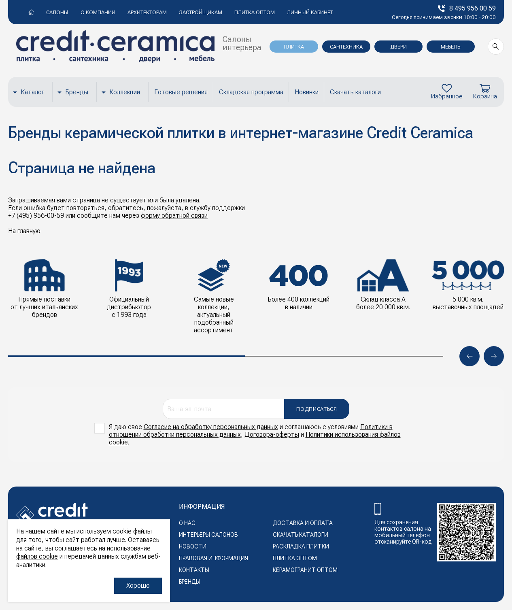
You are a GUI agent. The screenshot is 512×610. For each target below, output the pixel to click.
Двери (398, 47)
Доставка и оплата (303, 523)
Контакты (194, 570)
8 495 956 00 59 (472, 8)
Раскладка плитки (301, 546)
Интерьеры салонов (208, 534)
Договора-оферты (271, 434)
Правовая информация (213, 558)
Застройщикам (200, 12)
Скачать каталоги (355, 92)
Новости (192, 546)
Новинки (307, 92)
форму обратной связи (174, 215)
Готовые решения (181, 92)
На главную (24, 231)
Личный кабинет (310, 12)
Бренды (76, 92)
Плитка (294, 47)
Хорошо (138, 585)
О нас (187, 523)
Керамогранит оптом (305, 570)
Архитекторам (147, 12)
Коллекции (124, 92)
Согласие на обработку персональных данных (211, 427)
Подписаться (316, 409)
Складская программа (251, 92)
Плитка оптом (254, 12)
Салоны (57, 12)
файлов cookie (37, 556)
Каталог (32, 92)
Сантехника (346, 47)
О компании (98, 12)
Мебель (450, 47)
